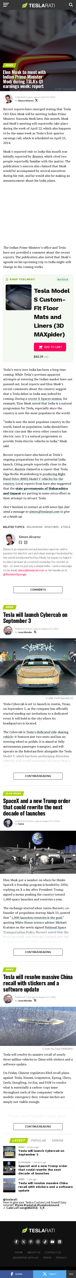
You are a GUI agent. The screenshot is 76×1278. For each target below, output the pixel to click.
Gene (21, 823)
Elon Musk (35, 527)
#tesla (19, 1205)
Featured (52, 527)
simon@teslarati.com (31, 570)
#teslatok (30, 1205)
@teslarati (10, 1199)
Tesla (66, 527)
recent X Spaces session (45, 398)
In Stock (62, 279)
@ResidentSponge (14, 574)
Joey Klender (25, 632)
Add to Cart (53, 347)
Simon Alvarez (26, 100)
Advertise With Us (25, 1257)
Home (19, 1252)
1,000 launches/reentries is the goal (36, 917)
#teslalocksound (48, 1205)
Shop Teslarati (22, 279)
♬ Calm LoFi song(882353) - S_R (23, 1207)
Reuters (37, 156)
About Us (33, 1252)
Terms (47, 1257)
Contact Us (53, 1252)
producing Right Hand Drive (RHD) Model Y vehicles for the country (34, 479)
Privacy (61, 1257)
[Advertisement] (38, 216)
